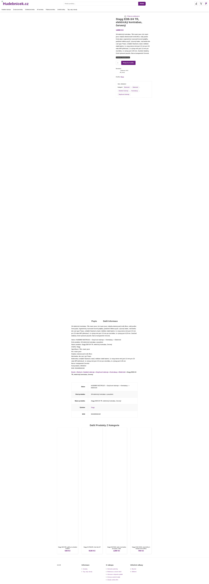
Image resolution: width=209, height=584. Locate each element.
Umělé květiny (61, 9)
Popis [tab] (94, 321)
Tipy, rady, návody (72, 9)
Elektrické (127, 87)
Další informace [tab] (110, 321)
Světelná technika (30, 9)
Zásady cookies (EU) (112, 579)
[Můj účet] (201, 4)
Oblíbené (134, 571)
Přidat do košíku (128, 63)
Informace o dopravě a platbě (115, 574)
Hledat (142, 3)
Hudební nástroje (6, 9)
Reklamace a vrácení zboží (114, 571)
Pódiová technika (50, 9)
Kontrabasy (134, 90)
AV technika (40, 9)
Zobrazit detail (67, 487)
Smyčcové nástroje (124, 94)
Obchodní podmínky (112, 569)
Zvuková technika (18, 9)
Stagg (122, 76)
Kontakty (85, 569)
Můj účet (134, 569)
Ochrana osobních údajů (113, 577)
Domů (73, 372)
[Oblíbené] (196, 4)
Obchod (79, 372)
